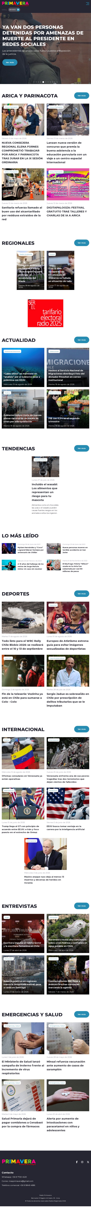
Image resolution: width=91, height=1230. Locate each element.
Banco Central (55, 393)
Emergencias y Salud (12, 1026)
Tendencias (53, 790)
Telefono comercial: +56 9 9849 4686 (18, 1185)
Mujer (7, 917)
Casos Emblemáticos (57, 658)
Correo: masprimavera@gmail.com (17, 1181)
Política (7, 393)
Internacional (53, 740)
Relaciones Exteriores (12, 351)
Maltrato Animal (40, 460)
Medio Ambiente (26, 254)
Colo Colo (8, 658)
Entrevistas (53, 917)
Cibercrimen (54, 351)
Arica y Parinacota (11, 107)
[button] (33, 81)
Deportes (53, 605)
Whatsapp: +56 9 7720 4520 (14, 1177)
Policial (52, 254)
